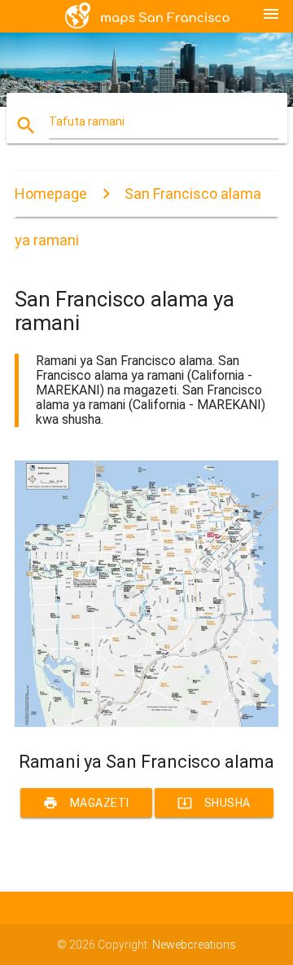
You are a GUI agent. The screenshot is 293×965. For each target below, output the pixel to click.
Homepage (51, 193)
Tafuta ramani (87, 121)
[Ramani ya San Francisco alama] (146, 722)
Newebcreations (194, 944)
